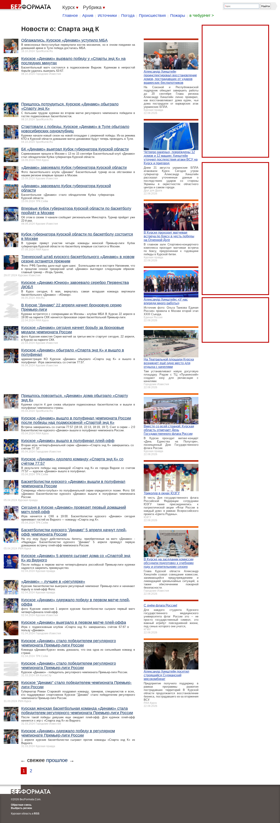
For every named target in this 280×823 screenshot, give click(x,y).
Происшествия (152, 15)
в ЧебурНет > (201, 15)
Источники (107, 15)
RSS (36, 813)
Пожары (177, 15)
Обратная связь (21, 804)
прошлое (57, 760)
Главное (70, 15)
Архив (87, 15)
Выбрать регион (21, 808)
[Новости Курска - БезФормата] (26, 5)
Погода (128, 15)
